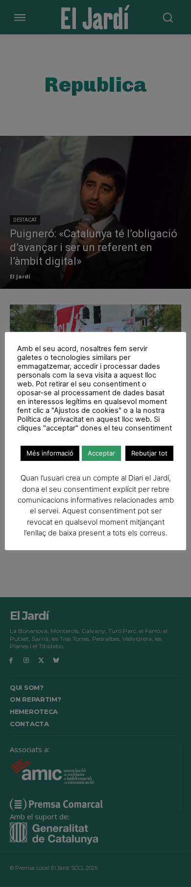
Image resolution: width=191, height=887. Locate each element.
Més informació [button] (49, 453)
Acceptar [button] (101, 453)
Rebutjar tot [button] (149, 453)
